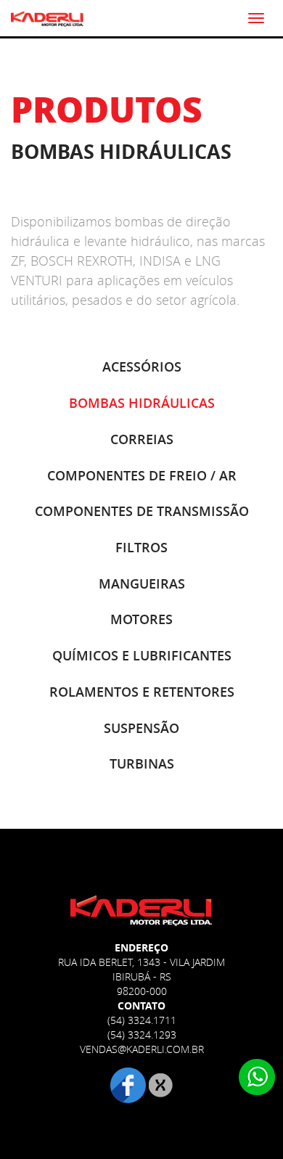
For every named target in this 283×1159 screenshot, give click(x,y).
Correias (141, 439)
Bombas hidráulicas (142, 402)
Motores (141, 619)
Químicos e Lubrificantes (141, 655)
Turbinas (142, 763)
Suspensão (141, 728)
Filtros (141, 547)
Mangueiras (142, 583)
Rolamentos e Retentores (141, 691)
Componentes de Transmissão (142, 511)
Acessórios (141, 366)
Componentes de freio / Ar (142, 475)
